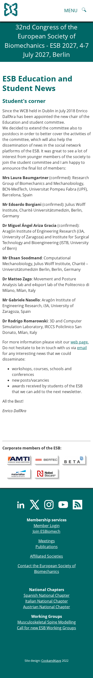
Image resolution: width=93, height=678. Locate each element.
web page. (80, 342)
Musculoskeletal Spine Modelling (46, 622)
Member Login (47, 525)
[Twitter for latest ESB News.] (32, 504)
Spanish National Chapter (47, 595)
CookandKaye (51, 660)
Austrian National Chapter (46, 606)
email (82, 347)
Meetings (46, 541)
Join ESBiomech (46, 531)
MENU (71, 10)
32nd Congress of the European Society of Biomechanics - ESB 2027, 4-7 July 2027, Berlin (47, 41)
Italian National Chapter (46, 601)
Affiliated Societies (46, 556)
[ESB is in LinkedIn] (18, 504)
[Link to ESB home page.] (46, 8)
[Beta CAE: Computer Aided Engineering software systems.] (74, 459)
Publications (47, 546)
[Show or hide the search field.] (84, 10)
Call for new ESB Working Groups (46, 627)
